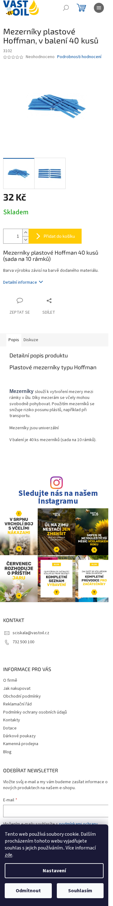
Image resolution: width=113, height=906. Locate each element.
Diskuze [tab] (31, 340)
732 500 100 (23, 642)
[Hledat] (66, 8)
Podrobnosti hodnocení (79, 57)
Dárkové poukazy (19, 736)
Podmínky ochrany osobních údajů (35, 712)
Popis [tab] (13, 340)
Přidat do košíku (59, 236)
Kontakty (11, 720)
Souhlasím (80, 890)
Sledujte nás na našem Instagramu (58, 497)
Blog (7, 752)
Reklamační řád (17, 704)
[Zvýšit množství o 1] (25, 232)
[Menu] (99, 8)
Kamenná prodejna (20, 744)
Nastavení (54, 870)
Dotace (10, 728)
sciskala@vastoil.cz (31, 633)
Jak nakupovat (16, 688)
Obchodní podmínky (22, 696)
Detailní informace (20, 282)
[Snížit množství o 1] (25, 239)
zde (8, 854)
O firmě (10, 680)
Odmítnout (28, 890)
